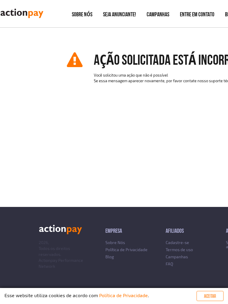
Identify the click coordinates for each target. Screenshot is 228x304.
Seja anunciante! (119, 14)
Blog (109, 256)
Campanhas (158, 14)
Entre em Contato (197, 14)
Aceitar (210, 296)
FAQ (169, 263)
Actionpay (48, 260)
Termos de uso (179, 249)
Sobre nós (82, 14)
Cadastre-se (177, 242)
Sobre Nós (115, 242)
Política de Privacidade (126, 249)
